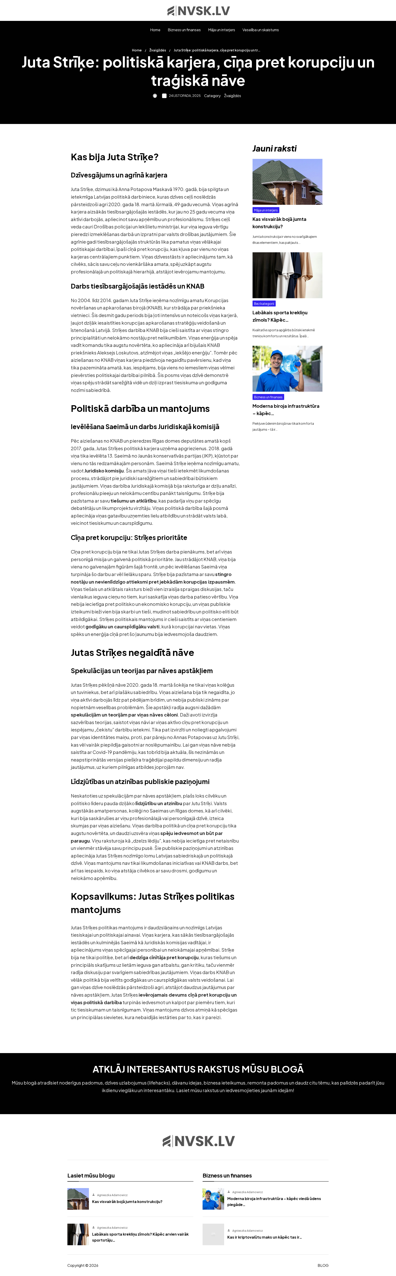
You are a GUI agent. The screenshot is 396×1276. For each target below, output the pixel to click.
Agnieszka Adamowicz (112, 1195)
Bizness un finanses (268, 397)
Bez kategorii (264, 303)
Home (137, 50)
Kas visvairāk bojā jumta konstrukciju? (127, 1201)
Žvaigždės (157, 50)
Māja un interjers (266, 210)
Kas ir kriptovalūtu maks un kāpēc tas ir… (264, 1237)
